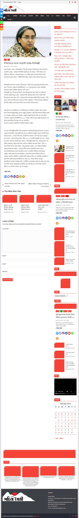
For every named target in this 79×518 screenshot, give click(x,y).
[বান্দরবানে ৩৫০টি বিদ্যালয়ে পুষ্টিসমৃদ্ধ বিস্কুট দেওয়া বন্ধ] (9, 196)
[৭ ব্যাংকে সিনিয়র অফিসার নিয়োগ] (59, 354)
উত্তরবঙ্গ (68, 15)
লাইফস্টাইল (58, 15)
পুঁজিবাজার (42, 15)
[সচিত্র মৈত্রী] (4, 18)
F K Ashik (67, 320)
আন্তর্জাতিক (15, 15)
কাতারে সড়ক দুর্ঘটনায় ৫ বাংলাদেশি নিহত (63, 118)
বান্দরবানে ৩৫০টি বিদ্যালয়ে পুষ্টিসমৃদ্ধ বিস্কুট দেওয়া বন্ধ (8, 207)
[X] (1, 19)
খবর (8, 15)
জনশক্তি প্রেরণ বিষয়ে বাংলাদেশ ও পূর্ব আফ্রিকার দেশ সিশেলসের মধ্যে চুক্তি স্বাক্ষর (70, 364)
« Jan (56, 438)
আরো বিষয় (9, 19)
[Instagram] (11, 175)
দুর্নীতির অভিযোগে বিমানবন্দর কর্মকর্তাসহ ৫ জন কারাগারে (38, 185)
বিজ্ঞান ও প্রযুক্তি (23, 15)
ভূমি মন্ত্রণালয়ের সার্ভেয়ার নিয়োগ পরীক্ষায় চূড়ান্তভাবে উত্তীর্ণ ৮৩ (65, 315)
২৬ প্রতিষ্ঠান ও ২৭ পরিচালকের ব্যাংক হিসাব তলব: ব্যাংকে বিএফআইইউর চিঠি (70, 248)
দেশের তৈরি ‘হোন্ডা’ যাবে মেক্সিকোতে (63, 71)
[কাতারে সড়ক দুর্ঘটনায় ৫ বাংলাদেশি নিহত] (65, 105)
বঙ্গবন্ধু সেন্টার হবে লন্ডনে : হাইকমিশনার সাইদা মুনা (70, 147)
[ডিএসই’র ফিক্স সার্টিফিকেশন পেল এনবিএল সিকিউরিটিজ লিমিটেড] (59, 233)
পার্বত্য (63, 15)
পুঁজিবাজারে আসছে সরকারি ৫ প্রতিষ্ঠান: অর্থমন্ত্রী (70, 260)
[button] (9, 16)
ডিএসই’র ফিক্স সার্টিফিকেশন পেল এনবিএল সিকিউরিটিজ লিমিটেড (70, 233)
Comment (5, 229)
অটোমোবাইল (30, 15)
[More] (23, 175)
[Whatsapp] (20, 175)
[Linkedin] (14, 175)
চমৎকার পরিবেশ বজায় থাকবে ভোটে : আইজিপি (43, 207)
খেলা (52, 15)
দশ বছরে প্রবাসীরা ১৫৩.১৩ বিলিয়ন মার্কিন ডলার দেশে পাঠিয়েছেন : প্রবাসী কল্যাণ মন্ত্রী (70, 172)
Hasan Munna (68, 122)
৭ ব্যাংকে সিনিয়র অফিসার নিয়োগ (70, 353)
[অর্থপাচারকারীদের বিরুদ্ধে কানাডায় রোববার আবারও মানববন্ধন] (59, 158)
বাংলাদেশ (70, 311)
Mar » (62, 438)
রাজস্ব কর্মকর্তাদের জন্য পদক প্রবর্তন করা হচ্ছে (15, 185)
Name (4, 256)
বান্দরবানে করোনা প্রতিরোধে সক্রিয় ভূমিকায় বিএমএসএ (25, 207)
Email (4, 264)
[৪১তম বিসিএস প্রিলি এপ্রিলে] (59, 346)
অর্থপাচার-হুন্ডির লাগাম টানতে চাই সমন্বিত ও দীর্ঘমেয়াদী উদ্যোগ (65, 200)
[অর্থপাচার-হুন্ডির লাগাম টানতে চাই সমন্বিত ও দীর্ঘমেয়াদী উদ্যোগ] (65, 191)
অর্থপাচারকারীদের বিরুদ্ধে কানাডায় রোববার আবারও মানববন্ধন (70, 157)
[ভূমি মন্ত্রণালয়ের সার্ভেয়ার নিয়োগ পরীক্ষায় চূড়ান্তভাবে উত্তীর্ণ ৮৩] (65, 306)
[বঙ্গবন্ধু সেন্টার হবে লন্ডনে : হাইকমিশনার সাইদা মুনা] (59, 148)
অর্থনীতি (36, 15)
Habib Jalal (36, 516)
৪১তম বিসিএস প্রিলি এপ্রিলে (69, 345)
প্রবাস (60, 113)
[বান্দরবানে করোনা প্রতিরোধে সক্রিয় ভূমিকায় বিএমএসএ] (26, 196)
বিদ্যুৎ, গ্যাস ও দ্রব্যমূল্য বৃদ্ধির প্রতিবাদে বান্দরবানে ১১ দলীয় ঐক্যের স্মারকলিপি (64, 58)
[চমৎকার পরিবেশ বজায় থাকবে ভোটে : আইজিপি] (43, 196)
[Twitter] (8, 175)
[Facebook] (5, 175)
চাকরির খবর (65, 311)
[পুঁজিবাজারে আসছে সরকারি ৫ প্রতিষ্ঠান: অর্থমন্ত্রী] (59, 261)
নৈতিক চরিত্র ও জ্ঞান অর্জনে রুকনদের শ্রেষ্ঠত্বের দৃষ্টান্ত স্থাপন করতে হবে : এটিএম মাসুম (64, 76)
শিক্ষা (8, 59)
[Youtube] (17, 175)
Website (4, 271)
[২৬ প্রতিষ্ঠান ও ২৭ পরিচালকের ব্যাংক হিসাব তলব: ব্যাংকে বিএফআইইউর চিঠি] (59, 248)
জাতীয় (5, 59)
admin (16, 66)
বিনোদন (48, 15)
